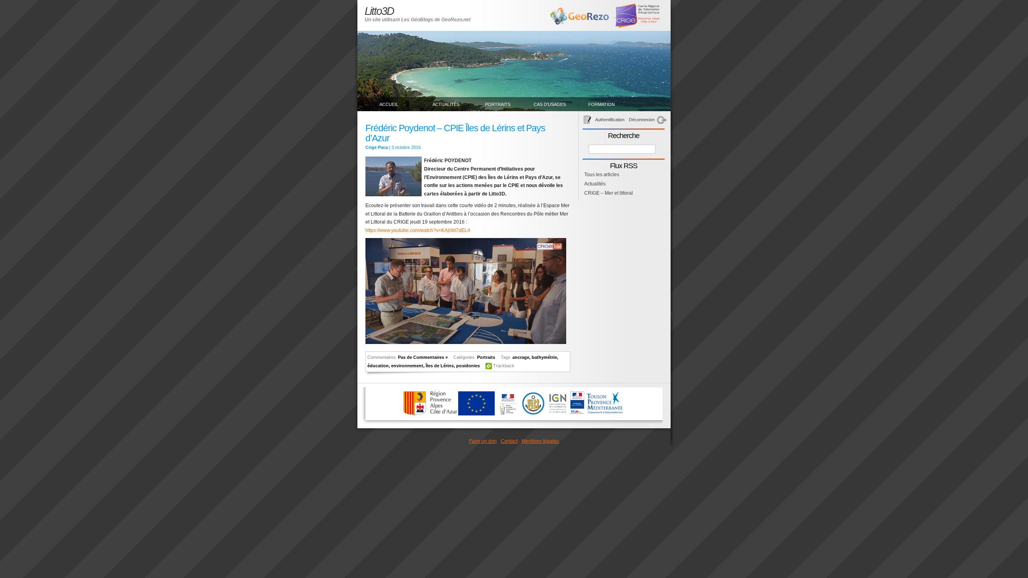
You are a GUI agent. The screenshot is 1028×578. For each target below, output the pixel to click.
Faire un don (483, 441)
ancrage (520, 357)
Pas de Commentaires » (423, 357)
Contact (509, 441)
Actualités (445, 104)
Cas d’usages (550, 104)
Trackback (503, 365)
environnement (407, 365)
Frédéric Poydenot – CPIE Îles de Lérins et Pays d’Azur (455, 133)
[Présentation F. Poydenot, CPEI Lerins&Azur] (465, 342)
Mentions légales (540, 441)
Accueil (388, 104)
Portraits (497, 104)
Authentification (609, 119)
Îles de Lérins (440, 365)
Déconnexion (642, 119)
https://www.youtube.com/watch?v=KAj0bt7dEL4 (417, 230)
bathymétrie (544, 357)
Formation (601, 104)
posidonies (468, 365)
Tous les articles (601, 174)
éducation (378, 365)
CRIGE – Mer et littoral (608, 193)
